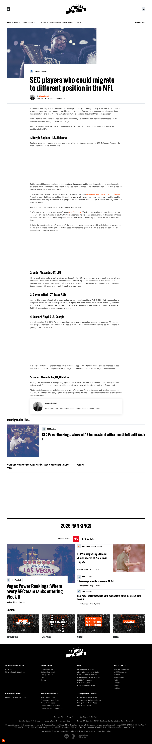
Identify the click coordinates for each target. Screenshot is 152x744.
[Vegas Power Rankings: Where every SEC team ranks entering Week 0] (41, 563)
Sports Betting (120, 665)
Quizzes (116, 636)
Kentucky (117, 685)
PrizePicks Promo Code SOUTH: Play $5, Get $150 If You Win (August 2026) (38, 466)
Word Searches (12, 636)
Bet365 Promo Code (121, 672)
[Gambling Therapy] (83, 736)
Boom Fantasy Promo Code (87, 675)
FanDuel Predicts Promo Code (52, 708)
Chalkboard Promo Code (86, 685)
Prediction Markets (49, 693)
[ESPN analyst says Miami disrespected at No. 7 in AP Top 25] (129, 558)
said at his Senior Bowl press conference (103, 194)
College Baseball (47, 675)
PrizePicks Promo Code (85, 669)
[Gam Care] (73, 736)
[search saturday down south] (143, 9)
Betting (43, 680)
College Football (47, 669)
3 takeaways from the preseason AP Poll (95, 581)
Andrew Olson (12, 602)
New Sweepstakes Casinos (87, 697)
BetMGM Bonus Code (121, 669)
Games (80, 464)
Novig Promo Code (48, 703)
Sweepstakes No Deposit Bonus (89, 700)
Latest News (46, 665)
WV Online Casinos (13, 693)
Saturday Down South (14, 665)
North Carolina (119, 677)
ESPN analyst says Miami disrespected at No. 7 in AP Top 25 (92, 558)
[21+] (66, 736)
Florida (116, 680)
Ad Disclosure (140, 22)
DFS (42, 677)
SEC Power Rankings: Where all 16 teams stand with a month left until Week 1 (93, 436)
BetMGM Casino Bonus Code (15, 697)
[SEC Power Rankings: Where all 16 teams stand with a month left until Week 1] (23, 441)
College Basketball (48, 672)
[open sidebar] (8, 9)
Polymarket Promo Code (50, 700)
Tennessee (117, 683)
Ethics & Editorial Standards (15, 672)
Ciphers (80, 636)
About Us (8, 669)
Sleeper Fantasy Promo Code (88, 672)
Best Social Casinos (84, 705)
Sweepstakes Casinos (87, 693)
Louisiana (117, 688)
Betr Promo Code (83, 683)
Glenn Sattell (44, 96)
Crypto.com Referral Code (50, 705)
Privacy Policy (66, 717)
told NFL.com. (75, 212)
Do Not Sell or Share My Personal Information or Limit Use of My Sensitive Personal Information (76, 731)
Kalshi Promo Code (48, 697)
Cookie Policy (93, 717)
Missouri (117, 675)
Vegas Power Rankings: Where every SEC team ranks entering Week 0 (35, 591)
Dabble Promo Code (84, 680)
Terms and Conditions (80, 717)
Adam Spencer (82, 586)
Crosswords (46, 636)
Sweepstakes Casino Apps (87, 703)
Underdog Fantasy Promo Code (88, 677)
